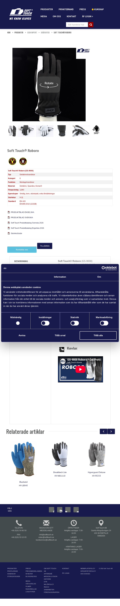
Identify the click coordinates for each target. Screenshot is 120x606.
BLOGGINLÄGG (31, 576)
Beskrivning (21, 261)
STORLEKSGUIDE (13, 576)
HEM (8, 32)
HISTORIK (47, 579)
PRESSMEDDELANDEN (34, 571)
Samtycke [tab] (21, 277)
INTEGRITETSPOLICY (88, 571)
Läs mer (49, 601)
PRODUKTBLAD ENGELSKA (22, 212)
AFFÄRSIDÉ (48, 574)
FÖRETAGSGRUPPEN (51, 592)
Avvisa (22, 335)
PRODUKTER (47, 9)
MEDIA (44, 16)
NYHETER (29, 574)
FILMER (28, 586)
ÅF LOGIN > (87, 16)
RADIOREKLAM (31, 589)
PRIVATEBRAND (66, 9)
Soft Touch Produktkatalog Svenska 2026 (27, 223)
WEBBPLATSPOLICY (87, 568)
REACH (46, 587)
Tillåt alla (98, 335)
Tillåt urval (60, 335)
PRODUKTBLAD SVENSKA (22, 218)
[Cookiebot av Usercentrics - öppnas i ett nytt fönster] (104, 268)
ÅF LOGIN (65, 573)
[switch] (45, 323)
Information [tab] (60, 277)
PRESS (82, 9)
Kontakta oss (22, 249)
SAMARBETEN (49, 589)
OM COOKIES (85, 574)
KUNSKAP (99, 9)
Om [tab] (99, 277)
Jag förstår (102, 601)
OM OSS (57, 16)
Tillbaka (44, 246)
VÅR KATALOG (31, 584)
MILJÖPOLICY (49, 584)
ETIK (45, 582)
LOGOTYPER (30, 591)
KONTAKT (71, 16)
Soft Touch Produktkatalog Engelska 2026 (27, 228)
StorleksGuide (16, 233)
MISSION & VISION (50, 576)
